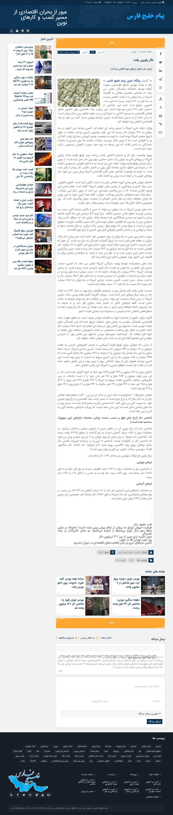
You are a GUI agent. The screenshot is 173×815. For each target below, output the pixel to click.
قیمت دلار (120, 560)
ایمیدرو (133, 746)
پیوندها (133, 774)
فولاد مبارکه (18, 751)
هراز (129, 761)
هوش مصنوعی (103, 761)
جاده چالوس (30, 746)
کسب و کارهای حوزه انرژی (131, 783)
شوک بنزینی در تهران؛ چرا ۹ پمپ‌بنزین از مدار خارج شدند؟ (24, 113)
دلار (131, 560)
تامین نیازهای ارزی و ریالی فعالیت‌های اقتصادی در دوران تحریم (113, 542)
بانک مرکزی (67, 746)
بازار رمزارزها (121, 746)
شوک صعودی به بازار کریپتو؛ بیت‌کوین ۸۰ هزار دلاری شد (22, 157)
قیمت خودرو (126, 756)
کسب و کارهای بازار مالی (153, 783)
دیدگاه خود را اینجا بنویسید (147, 686)
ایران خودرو (146, 746)
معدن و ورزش (87, 791)
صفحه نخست (146, 52)
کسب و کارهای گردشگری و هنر (131, 790)
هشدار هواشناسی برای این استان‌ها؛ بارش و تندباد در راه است (23, 190)
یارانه (23, 761)
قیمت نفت (33, 756)
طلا (37, 751)
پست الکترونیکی (99, 701)
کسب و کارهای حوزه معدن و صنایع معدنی (86, 782)
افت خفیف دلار (143, 524)
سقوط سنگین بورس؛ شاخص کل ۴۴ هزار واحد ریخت (126, 604)
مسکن (158, 761)
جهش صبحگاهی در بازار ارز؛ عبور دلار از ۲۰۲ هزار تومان (23, 249)
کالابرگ (33, 761)
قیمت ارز (157, 756)
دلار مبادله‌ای (128, 751)
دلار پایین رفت (143, 59)
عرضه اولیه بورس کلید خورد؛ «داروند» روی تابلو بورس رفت (70, 583)
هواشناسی (119, 761)
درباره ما (111, 774)
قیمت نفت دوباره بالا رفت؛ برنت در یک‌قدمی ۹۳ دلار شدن (22, 175)
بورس (133, 52)
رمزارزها (116, 751)
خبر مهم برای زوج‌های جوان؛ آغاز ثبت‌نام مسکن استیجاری (23, 144)
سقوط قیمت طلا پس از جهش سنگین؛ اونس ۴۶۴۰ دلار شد (23, 265)
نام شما (156, 701)
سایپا (106, 751)
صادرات (47, 751)
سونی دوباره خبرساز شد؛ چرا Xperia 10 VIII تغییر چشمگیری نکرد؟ (23, 98)
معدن (148, 761)
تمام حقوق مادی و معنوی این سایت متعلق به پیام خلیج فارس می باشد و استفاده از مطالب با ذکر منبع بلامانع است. (59, 808)
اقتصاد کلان (153, 774)
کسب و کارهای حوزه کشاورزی (109, 783)
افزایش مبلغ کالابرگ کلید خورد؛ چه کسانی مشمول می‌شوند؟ (22, 234)
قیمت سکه (79, 756)
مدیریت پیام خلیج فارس (129, 552)
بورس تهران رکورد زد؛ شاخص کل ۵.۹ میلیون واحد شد (71, 604)
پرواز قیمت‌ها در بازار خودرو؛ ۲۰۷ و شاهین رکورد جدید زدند (23, 127)
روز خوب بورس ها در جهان (135, 539)
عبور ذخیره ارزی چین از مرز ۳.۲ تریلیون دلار (125, 536)
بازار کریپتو (96, 746)
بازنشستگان (82, 746)
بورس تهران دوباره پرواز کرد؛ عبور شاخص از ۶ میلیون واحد (127, 583)
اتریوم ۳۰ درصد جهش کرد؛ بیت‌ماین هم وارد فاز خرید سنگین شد (23, 67)
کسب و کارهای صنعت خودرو (153, 790)
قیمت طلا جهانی (50, 756)
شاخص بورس (79, 751)
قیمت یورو (20, 756)
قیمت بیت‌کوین (142, 756)
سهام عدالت (94, 751)
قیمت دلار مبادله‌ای (96, 756)
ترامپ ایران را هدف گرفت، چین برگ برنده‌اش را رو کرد (23, 203)
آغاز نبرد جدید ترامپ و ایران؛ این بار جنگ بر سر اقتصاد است (22, 219)
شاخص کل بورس (62, 751)
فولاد (29, 751)
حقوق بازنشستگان (153, 751)
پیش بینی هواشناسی (60, 761)
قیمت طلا (66, 756)
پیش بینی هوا (78, 761)
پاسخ (60, 670)
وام (91, 761)
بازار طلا (108, 746)
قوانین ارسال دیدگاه (148, 714)
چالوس (43, 761)
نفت (138, 761)
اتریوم (158, 746)
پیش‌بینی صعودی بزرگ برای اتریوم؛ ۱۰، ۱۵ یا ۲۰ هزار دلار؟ (23, 50)
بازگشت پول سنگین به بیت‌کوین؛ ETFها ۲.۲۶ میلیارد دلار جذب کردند (22, 83)
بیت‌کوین (44, 746)
